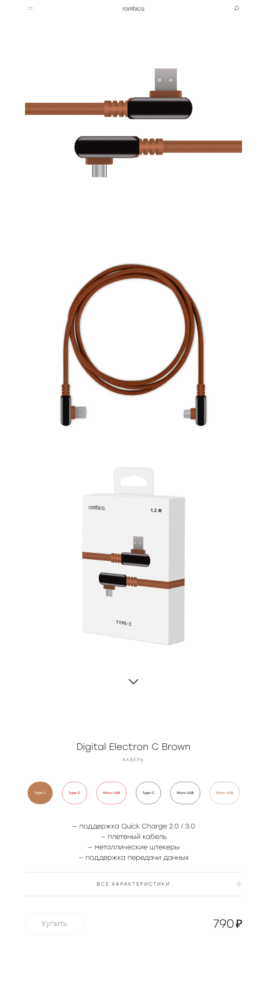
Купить (54, 923)
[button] (30, 8)
